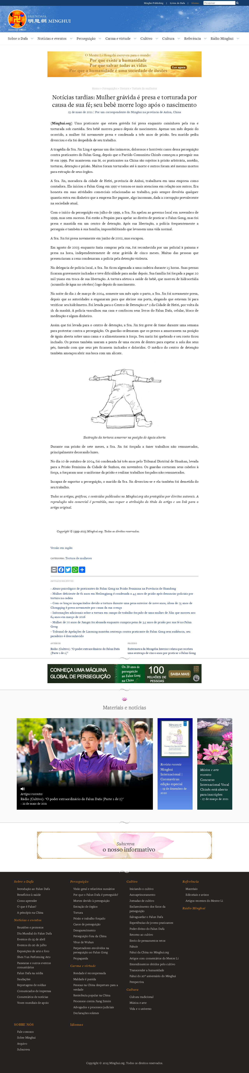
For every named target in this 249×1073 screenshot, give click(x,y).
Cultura (168, 38)
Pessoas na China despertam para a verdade (95, 987)
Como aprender (27, 901)
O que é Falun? (26, 906)
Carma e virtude (118, 38)
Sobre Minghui (26, 1037)
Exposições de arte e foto (33, 951)
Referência (192, 38)
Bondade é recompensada (89, 973)
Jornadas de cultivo (142, 901)
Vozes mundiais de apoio (33, 1002)
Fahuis (134, 946)
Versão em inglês (62, 548)
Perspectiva (137, 982)
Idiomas (195, 2)
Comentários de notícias (32, 997)
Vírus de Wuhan (83, 942)
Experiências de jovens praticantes (151, 922)
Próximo (132, 643)
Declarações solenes (86, 1013)
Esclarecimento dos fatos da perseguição (148, 908)
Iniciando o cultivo (141, 889)
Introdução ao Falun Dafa (33, 889)
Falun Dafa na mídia (30, 973)
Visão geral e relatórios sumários (94, 889)
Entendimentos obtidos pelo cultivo (152, 964)
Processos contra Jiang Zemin (92, 1001)
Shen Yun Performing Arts (33, 957)
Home (96, 88)
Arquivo (22, 1043)
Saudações (24, 979)
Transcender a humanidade (147, 970)
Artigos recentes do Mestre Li (204, 901)
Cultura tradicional (141, 997)
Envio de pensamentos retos (148, 940)
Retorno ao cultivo (141, 934)
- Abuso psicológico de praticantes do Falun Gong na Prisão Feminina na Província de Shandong (113, 588)
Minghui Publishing (154, 2)
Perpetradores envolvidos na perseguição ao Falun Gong (91, 950)
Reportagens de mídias (31, 985)
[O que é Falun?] (17, 9)
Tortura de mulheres (144, 88)
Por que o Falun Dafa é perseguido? (95, 894)
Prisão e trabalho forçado (89, 918)
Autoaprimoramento (142, 894)
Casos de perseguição (87, 924)
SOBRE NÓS (24, 1024)
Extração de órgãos (85, 906)
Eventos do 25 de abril (31, 939)
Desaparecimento (84, 930)
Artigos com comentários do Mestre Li (154, 958)
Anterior (55, 643)
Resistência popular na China (91, 995)
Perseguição (86, 38)
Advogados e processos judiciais (93, 1007)
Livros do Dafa (177, 2)
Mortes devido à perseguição (91, 901)
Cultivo (146, 38)
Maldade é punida (84, 979)
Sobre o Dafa (18, 38)
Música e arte (138, 1002)
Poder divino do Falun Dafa (147, 929)
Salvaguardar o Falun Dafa (146, 917)
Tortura (124, 88)
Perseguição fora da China (89, 936)
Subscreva (23, 1049)
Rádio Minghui (222, 38)
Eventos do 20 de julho (31, 945)
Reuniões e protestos (30, 927)
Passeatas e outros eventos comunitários (34, 965)
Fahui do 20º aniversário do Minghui (153, 976)
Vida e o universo (141, 1009)
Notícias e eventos (52, 38)
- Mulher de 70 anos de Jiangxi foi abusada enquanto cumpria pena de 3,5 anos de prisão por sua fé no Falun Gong (121, 624)
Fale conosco (25, 1031)
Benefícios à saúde (29, 894)
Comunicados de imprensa (34, 991)
